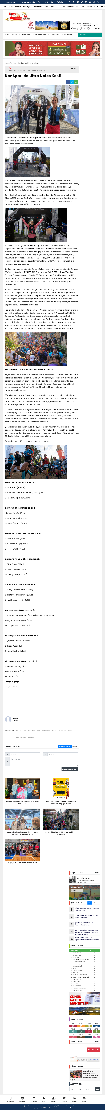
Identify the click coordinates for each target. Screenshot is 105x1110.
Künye (84, 1101)
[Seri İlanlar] (86, 2)
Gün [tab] (89, 903)
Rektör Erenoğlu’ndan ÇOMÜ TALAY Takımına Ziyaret (85, 909)
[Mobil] (69, 2)
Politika (18, 7)
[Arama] (73, 2)
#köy (70, 731)
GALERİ (89, 7)
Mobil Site (10, 1101)
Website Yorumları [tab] (65, 746)
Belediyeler (27, 7)
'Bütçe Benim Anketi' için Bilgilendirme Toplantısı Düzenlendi (43, 2)
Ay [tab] (98, 903)
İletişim (74, 1101)
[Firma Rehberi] (82, 2)
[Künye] (94, 2)
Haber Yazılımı (68, 1108)
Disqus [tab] (74, 746)
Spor (47, 7)
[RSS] (98, 2)
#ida (38, 731)
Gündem (70, 7)
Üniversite (38, 7)
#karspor (46, 731)
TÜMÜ (97, 873)
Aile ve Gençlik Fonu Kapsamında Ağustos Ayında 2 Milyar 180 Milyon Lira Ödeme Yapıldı (84, 932)
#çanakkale (21, 731)
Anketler (64, 1101)
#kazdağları (21, 738)
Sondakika (22, 1101)
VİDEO (96, 7)
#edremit (31, 731)
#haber (31, 738)
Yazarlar (54, 1101)
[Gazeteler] (90, 2)
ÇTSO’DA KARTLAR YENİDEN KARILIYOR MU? (85, 881)
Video (53, 7)
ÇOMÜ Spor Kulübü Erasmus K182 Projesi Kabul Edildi (84, 916)
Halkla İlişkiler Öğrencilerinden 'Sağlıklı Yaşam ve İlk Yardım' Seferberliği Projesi (84, 1075)
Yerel (10, 7)
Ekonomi (61, 7)
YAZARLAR (80, 7)
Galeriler (34, 1101)
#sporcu (62, 731)
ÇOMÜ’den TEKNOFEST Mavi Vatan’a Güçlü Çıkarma (82, 924)
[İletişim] (78, 2)
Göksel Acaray (83, 878)
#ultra (55, 731)
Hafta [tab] (94, 903)
